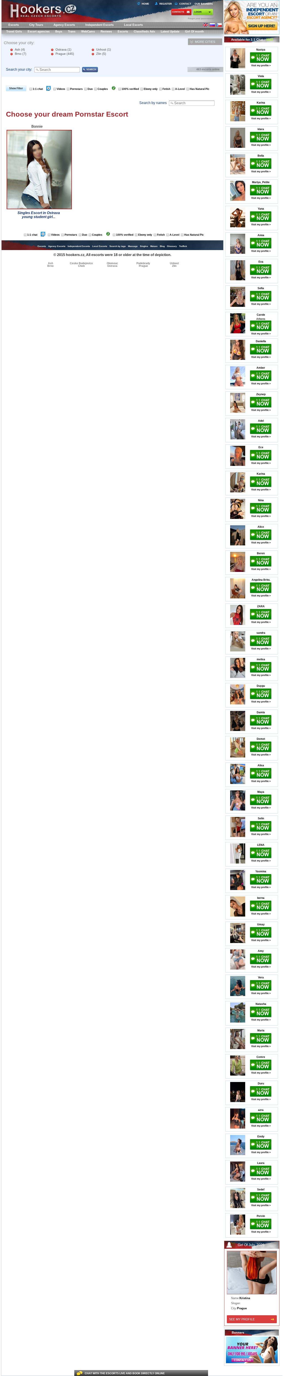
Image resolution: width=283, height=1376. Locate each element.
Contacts (178, 12)
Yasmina (260, 871)
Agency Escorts (56, 246)
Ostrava (63, 49)
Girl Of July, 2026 (251, 1245)
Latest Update (170, 31)
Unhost (103, 49)
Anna (261, 235)
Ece (260, 447)
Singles (144, 246)
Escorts (123, 31)
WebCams (88, 31)
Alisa (261, 765)
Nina (261, 500)
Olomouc (112, 263)
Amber (260, 367)
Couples (103, 89)
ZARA (261, 606)
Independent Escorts (99, 25)
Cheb (81, 266)
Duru (261, 1083)
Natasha (261, 1004)
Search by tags (117, 246)
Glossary (172, 246)
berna (260, 898)
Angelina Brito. (261, 579)
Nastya (260, 49)
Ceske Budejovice (81, 263)
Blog (162, 246)
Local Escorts (133, 25)
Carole (261, 314)
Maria (260, 1030)
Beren (261, 553)
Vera (261, 977)
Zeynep (261, 394)
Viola (261, 76)
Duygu (261, 685)
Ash (20, 49)
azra (261, 1110)
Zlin (101, 53)
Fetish (166, 89)
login (197, 12)
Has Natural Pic (199, 89)
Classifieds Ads (144, 31)
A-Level (180, 89)
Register (164, 3)
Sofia (261, 288)
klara (261, 129)
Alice (261, 526)
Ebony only (151, 89)
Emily (260, 1136)
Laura (260, 1163)
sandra (260, 632)
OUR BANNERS (204, 3)
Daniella (261, 341)
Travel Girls (14, 31)
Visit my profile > (261, 65)
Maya (260, 791)
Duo (90, 89)
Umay (261, 924)
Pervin (261, 1216)
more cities (205, 42)
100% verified (130, 89)
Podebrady (143, 263)
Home (145, 3)
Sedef (260, 1189)
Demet (261, 738)
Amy (261, 951)
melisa (261, 659)
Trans (71, 31)
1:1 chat (38, 89)
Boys (58, 31)
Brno (20, 53)
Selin (261, 818)
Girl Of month (194, 31)
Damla (261, 712)
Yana (261, 208)
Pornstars (76, 89)
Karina (261, 102)
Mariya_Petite (261, 182)
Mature (154, 246)
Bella (261, 155)
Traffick (183, 246)
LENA (260, 844)
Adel (261, 420)
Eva (260, 261)
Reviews (106, 31)
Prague (64, 53)
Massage (133, 246)
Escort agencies (39, 31)
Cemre (260, 1057)
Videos (61, 89)
